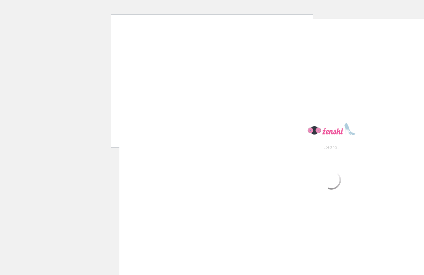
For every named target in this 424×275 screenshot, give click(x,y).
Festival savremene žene (111, 7)
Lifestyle (34, 7)
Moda (67, 7)
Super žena (162, 7)
